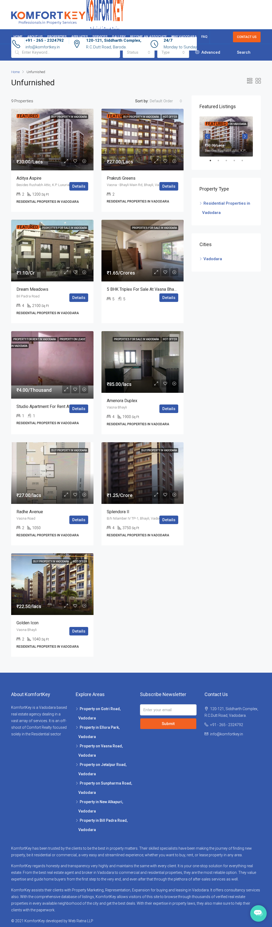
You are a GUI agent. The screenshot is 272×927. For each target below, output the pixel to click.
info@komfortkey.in (43, 47)
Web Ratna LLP (80, 921)
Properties (57, 37)
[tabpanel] (226, 136)
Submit (168, 723)
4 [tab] (237, 160)
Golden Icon (27, 622)
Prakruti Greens (121, 178)
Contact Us (247, 37)
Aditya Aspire (28, 178)
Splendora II (118, 511)
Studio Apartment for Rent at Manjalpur (52, 406)
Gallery (119, 37)
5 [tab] (245, 160)
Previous (207, 136)
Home (18, 37)
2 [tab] (221, 160)
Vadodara (212, 258)
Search (243, 52)
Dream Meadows (32, 289)
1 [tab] (213, 160)
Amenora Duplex (122, 400)
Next (245, 136)
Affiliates (79, 37)
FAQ (204, 37)
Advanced (210, 52)
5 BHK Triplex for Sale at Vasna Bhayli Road (148, 289)
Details (78, 186)
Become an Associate (148, 37)
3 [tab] (229, 160)
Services (100, 37)
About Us (35, 37)
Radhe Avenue (29, 511)
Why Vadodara (184, 37)
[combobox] (139, 52)
